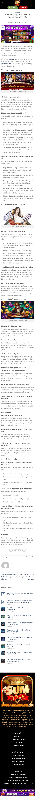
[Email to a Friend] (19, 550)
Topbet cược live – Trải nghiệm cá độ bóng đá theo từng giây (20, 623)
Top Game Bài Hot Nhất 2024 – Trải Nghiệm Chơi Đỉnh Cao (9, 577)
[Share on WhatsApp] (9, 550)
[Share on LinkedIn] (25, 550)
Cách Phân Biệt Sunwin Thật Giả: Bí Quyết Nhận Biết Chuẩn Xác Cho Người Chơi (19, 601)
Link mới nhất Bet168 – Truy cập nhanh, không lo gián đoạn (19, 660)
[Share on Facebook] (12, 550)
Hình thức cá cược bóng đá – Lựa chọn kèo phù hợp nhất (20, 608)
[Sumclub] (17, 3)
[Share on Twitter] (15, 550)
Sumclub (11, 59)
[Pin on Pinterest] (22, 550)
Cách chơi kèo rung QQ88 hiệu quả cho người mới (19, 645)
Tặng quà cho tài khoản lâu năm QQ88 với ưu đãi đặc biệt (19, 638)
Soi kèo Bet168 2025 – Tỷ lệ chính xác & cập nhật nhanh (19, 653)
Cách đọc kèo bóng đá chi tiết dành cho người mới (19, 616)
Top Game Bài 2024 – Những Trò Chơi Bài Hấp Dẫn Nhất (26, 577)
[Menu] (2, 3)
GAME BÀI (17, 12)
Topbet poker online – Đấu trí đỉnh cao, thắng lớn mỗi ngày (19, 631)
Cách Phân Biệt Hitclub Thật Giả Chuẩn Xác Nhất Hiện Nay (20, 594)
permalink (30, 557)
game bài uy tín (6, 64)
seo (26, 22)
